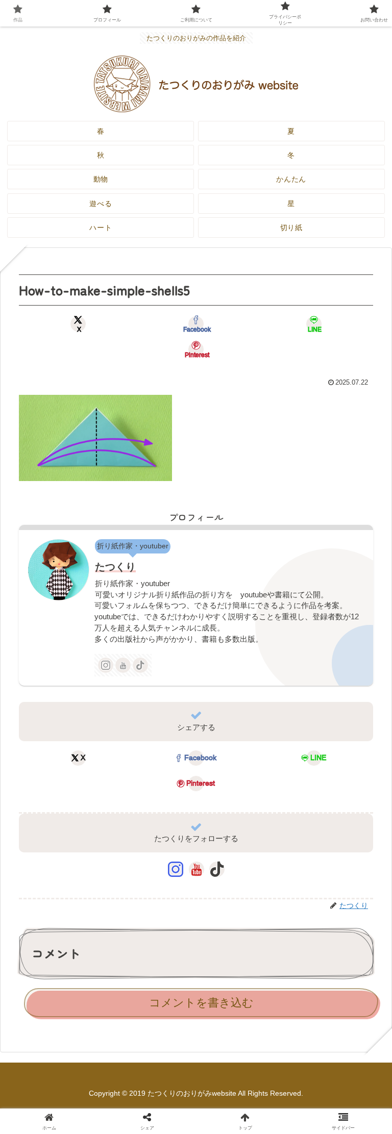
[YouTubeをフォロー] (123, 665)
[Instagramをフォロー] (105, 665)
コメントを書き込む (201, 1002)
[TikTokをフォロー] (140, 665)
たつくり (115, 566)
